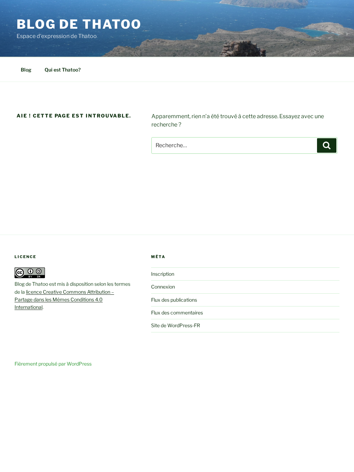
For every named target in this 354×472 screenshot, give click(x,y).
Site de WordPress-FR (175, 325)
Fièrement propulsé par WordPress (53, 364)
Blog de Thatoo (79, 24)
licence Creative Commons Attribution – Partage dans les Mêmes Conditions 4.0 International (64, 299)
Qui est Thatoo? (63, 70)
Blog (26, 70)
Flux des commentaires (177, 312)
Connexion (163, 287)
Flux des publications (174, 300)
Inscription (162, 274)
